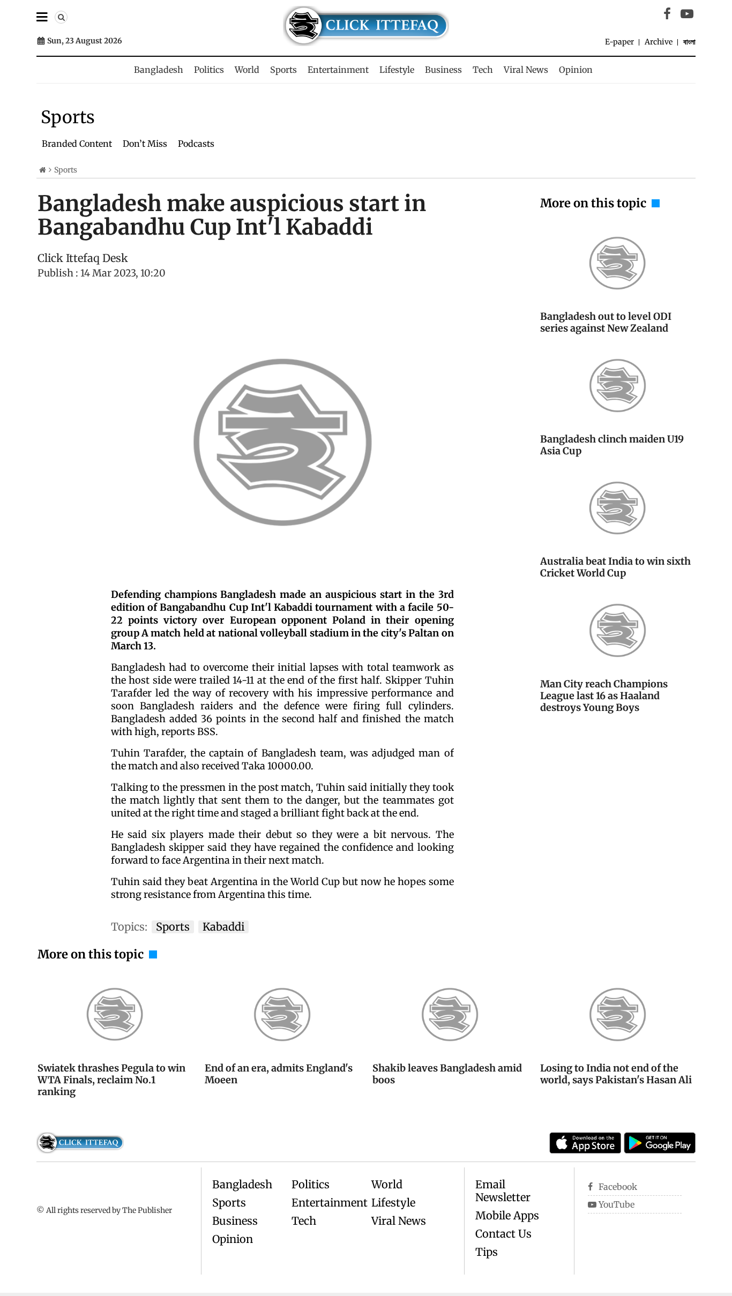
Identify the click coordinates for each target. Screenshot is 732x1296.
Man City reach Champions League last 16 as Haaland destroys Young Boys (604, 696)
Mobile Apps (507, 1215)
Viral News (526, 69)
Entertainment (338, 69)
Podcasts (196, 143)
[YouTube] (687, 14)
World (247, 69)
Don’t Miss (145, 143)
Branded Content (77, 143)
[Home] (42, 170)
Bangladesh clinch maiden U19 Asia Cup (612, 445)
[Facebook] (667, 14)
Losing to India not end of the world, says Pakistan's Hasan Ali (616, 1074)
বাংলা (689, 42)
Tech (483, 69)
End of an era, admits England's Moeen (279, 1074)
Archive (659, 42)
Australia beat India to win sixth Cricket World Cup (615, 567)
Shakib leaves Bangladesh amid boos (447, 1074)
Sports (283, 69)
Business (443, 69)
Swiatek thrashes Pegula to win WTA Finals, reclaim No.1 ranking (111, 1080)
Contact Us (503, 1233)
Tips (486, 1251)
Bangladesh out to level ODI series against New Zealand (605, 322)
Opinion (576, 69)
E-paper (619, 42)
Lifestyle (396, 69)
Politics (209, 69)
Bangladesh (158, 69)
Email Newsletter (503, 1191)
